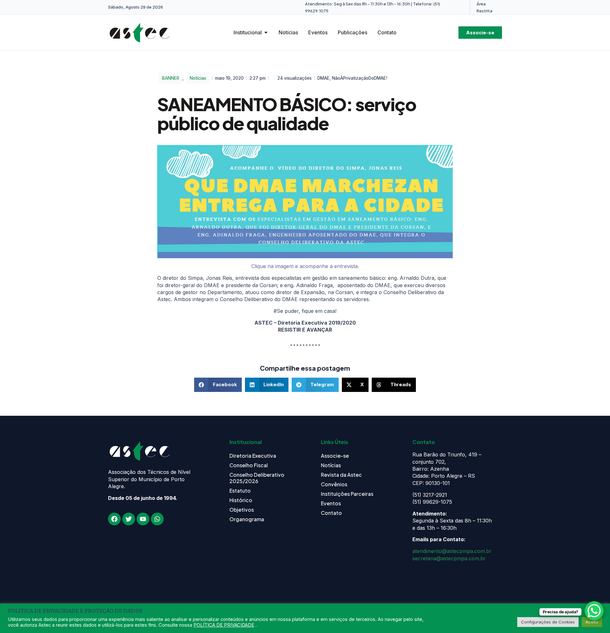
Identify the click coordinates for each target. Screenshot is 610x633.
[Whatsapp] (157, 519)
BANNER (170, 78)
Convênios (334, 484)
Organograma (246, 519)
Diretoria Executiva (252, 455)
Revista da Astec (341, 474)
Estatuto (240, 490)
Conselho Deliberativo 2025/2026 (256, 477)
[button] (218, 385)
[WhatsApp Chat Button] (594, 610)
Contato (331, 512)
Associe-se (335, 455)
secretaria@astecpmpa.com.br (449, 558)
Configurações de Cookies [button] (548, 621)
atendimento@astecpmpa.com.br (451, 551)
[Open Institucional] (265, 32)
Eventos (331, 503)
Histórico (240, 500)
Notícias (198, 78)
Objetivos (241, 509)
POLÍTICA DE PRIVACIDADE (223, 625)
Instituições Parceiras (347, 493)
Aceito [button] (592, 621)
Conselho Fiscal (248, 465)
